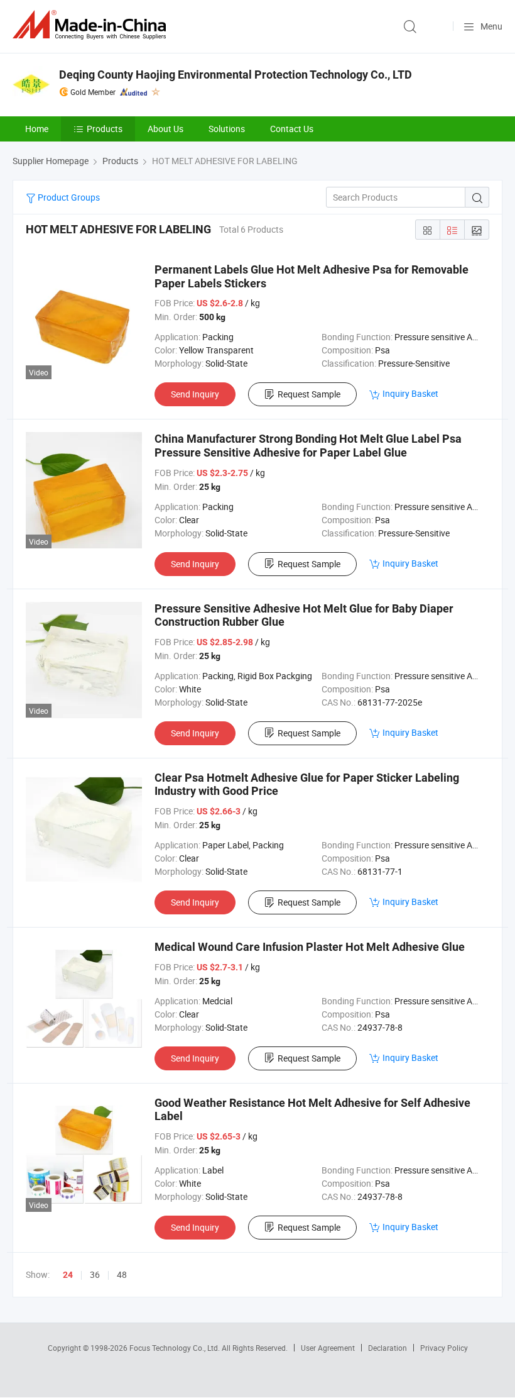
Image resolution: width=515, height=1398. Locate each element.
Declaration (387, 1348)
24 (68, 1275)
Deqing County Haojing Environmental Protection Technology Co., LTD (235, 74)
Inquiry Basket (410, 393)
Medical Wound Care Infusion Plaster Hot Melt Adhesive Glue (309, 946)
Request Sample (309, 394)
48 (122, 1274)
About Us (165, 129)
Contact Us (291, 129)
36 (95, 1274)
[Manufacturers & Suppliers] (92, 25)
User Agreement (328, 1348)
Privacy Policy (444, 1348)
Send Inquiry (195, 394)
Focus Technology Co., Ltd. (175, 1348)
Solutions (227, 129)
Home (36, 129)
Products (104, 129)
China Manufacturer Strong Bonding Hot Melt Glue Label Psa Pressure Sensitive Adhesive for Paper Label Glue (308, 445)
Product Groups (68, 197)
